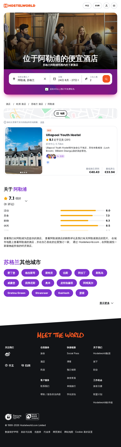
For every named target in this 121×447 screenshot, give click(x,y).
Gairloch (63, 293)
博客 (69, 361)
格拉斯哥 (30, 272)
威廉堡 (11, 282)
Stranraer (41, 293)
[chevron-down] (26, 201)
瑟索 (81, 293)
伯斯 (65, 272)
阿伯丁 (82, 272)
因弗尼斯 (30, 282)
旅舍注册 (97, 386)
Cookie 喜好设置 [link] (83, 431)
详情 (42, 122)
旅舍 (49, 130)
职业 (95, 369)
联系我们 (44, 386)
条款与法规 (26, 431)
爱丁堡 (11, 272)
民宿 (42, 369)
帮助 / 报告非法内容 (50, 394)
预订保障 (71, 369)
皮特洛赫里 (66, 282)
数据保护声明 (11, 431)
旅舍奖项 (71, 378)
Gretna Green (16, 293)
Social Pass (73, 353)
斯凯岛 (99, 272)
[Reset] (45, 79)
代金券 (47, 431)
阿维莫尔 (88, 282)
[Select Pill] (106, 6)
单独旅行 (71, 386)
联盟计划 (97, 394)
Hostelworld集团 (101, 353)
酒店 (42, 361)
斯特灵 (49, 272)
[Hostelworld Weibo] (7, 354)
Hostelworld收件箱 (102, 402)
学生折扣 (71, 394)
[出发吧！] (106, 79)
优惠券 (38, 431)
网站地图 (68, 431)
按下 (95, 361)
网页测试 (57, 431)
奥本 (47, 282)
